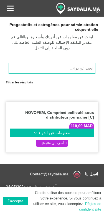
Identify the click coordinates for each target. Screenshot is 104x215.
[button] (52, 143)
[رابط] (78, 8)
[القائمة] (10, 8)
